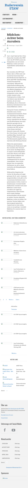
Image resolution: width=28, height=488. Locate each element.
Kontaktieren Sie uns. (7, 415)
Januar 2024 (6, 458)
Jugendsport (19, 23)
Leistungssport (8, 19)
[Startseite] (14, 2)
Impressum (4, 418)
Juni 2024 (5, 451)
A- (2, 62)
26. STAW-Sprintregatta (20, 314)
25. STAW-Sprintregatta (20, 324)
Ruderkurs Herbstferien (20, 223)
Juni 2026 (5, 443)
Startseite (6, 15)
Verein (14, 15)
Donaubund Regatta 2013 (20, 278)
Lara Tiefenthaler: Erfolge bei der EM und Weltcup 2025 (20, 345)
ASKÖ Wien (19, 365)
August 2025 (5, 447)
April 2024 (5, 454)
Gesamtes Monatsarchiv (13, 467)
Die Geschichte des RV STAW (16, 408)
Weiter (14, 353)
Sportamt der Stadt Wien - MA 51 (20, 371)
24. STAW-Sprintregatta (20, 333)
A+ (5, 62)
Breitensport (7, 23)
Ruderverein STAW (14, 6)
